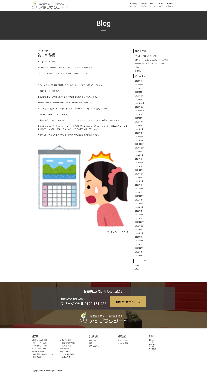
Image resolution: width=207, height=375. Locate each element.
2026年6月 (139, 84)
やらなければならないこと (146, 56)
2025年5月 (139, 129)
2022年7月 (139, 207)
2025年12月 (140, 103)
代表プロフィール (96, 346)
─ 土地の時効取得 (67, 354)
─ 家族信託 (64, 348)
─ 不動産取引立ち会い (40, 345)
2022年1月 (139, 218)
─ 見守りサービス (67, 351)
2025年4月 (139, 133)
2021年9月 (139, 233)
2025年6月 (139, 125)
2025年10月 (140, 110)
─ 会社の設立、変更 (39, 348)
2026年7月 (139, 81)
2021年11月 (140, 225)
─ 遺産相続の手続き (67, 342)
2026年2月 (139, 99)
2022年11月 (140, 203)
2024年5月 (139, 162)
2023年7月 (139, 188)
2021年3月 (139, 255)
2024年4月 (139, 166)
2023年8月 (139, 185)
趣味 (137, 269)
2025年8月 (139, 118)
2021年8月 (139, 237)
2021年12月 (140, 222)
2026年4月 (139, 92)
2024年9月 (139, 151)
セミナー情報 (123, 340)
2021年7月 (139, 240)
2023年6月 (139, 192)
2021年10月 (140, 229)
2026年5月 (139, 88)
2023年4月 (139, 199)
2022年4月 (139, 211)
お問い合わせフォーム (128, 302)
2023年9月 (139, 181)
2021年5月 (139, 248)
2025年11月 (140, 107)
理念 (90, 343)
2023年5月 (139, 196)
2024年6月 (139, 159)
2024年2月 (139, 173)
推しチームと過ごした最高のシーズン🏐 (151, 59)
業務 (137, 265)
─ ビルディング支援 (39, 342)
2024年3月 (139, 170)
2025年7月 (139, 121)
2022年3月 (139, 214)
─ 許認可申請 (37, 357)
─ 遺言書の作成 (66, 345)
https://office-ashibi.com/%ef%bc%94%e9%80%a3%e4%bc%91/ (65, 102)
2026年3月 (139, 95)
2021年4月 (139, 251)
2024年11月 (140, 144)
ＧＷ (137, 67)
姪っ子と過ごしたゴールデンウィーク (150, 63)
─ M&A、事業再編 (38, 351)
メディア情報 (123, 343)
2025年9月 (139, 114)
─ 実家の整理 (65, 357)
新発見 (138, 71)
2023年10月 (140, 177)
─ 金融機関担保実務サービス (42, 354)
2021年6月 (139, 244)
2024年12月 (140, 140)
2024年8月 (139, 155)
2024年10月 (140, 147)
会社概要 (92, 340)
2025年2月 (139, 136)
